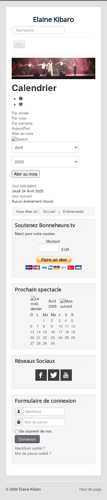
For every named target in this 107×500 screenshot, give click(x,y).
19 (73, 331)
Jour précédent (24, 185)
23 (53, 337)
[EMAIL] (21, 104)
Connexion (27, 439)
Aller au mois (22, 133)
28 (39, 343)
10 (60, 326)
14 (39, 331)
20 (32, 337)
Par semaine (22, 123)
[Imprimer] (21, 99)
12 (73, 326)
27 (32, 343)
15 (45, 331)
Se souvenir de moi (35, 431)
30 (53, 343)
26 (73, 337)
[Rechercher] (20, 138)
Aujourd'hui (21, 128)
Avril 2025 (52, 303)
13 (32, 331)
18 (67, 331)
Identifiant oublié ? (30, 448)
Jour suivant (22, 196)
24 (60, 337)
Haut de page (90, 489)
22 (45, 337)
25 (67, 337)
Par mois (19, 118)
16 (53, 331)
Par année (20, 113)
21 (39, 337)
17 (60, 331)
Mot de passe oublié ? (33, 453)
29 (45, 343)
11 (67, 326)
